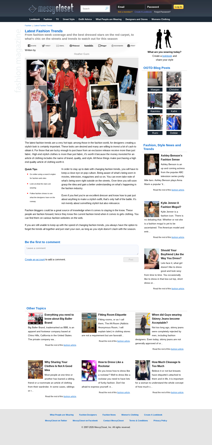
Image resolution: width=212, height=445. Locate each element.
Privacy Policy (160, 420)
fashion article (178, 190)
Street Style (69, 19)
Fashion (48, 19)
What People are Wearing (109, 19)
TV (57, 19)
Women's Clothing (129, 415)
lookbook (167, 56)
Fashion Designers (88, 415)
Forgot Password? (162, 12)
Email (121, 6)
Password (153, 6)
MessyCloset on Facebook (85, 420)
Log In (178, 6)
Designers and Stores (137, 19)
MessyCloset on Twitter (56, 420)
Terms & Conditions (138, 420)
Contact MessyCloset (113, 420)
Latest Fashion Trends (43, 25)
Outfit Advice (85, 19)
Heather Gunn (81, 54)
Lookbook (34, 19)
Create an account (35, 259)
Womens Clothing (161, 19)
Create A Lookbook (143, 12)
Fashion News (109, 415)
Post (131, 259)
